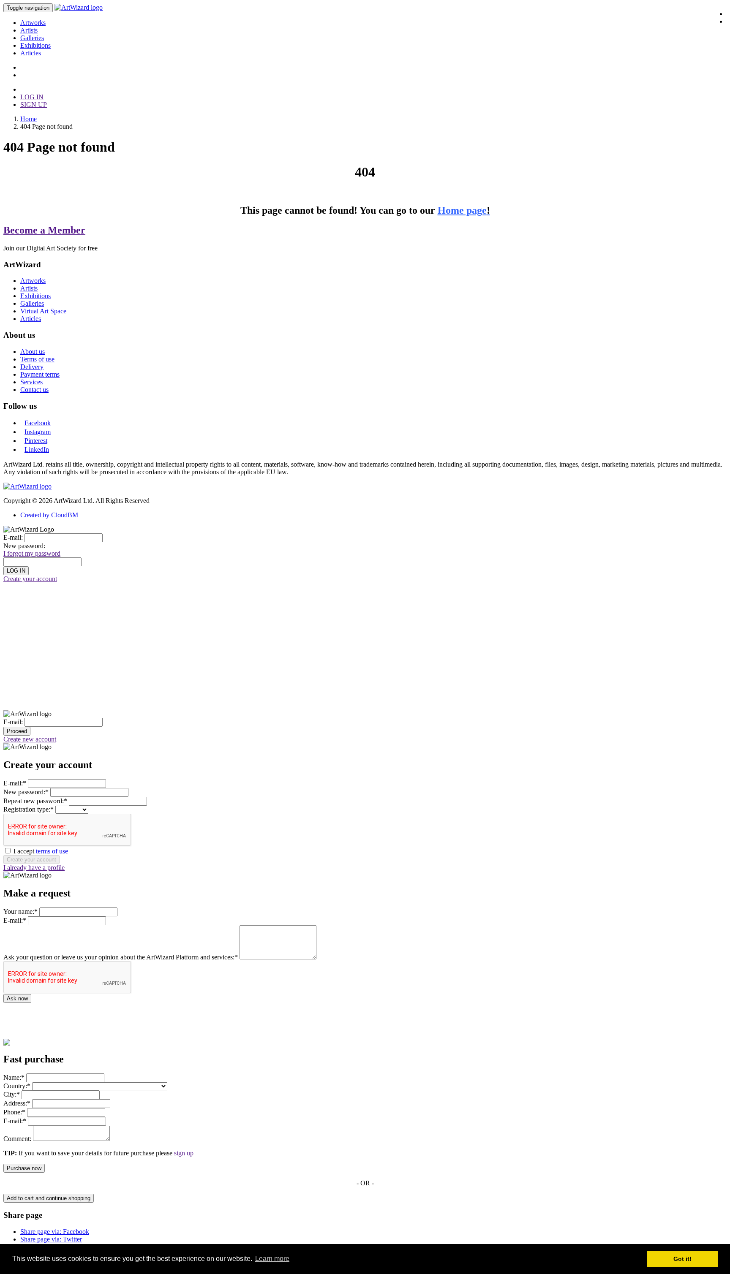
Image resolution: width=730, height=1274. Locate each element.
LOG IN (32, 97)
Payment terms (40, 374)
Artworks (33, 22)
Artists (29, 30)
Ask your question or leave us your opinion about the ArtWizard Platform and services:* (120, 957)
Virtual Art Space (43, 311)
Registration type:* (28, 809)
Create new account (29, 739)
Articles (30, 53)
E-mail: (13, 537)
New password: (24, 545)
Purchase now (24, 1168)
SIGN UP (33, 104)
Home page (464, 210)
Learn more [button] (272, 1258)
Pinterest (36, 440)
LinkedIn (37, 449)
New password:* (26, 792)
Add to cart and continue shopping (48, 1198)
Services (31, 382)
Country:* (16, 1085)
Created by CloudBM (49, 515)
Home (28, 118)
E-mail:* (14, 783)
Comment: (17, 1138)
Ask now (17, 998)
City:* (11, 1094)
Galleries (32, 37)
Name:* (14, 1077)
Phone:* (14, 1112)
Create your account (30, 578)
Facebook (38, 422)
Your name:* (20, 911)
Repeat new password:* (35, 800)
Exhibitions (35, 45)
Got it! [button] (682, 1258)
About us (32, 351)
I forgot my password (31, 553)
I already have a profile (34, 867)
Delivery (32, 366)
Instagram (38, 431)
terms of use (52, 851)
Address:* (16, 1103)
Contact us (34, 389)
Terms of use (37, 359)
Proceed (17, 731)
